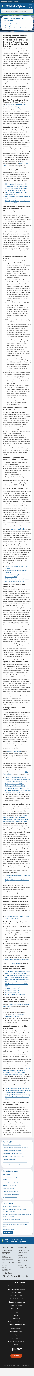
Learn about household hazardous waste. (15, 1162)
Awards (16, 1344)
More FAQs (8, 1232)
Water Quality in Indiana (17, 24)
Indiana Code (16, 1338)
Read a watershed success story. (12, 1153)
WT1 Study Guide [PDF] (12, 988)
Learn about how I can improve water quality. (16, 1147)
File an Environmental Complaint (6, 1269)
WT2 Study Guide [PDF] (12, 990)
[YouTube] (15, 1276)
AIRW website (7, 1006)
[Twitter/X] (7, 1276)
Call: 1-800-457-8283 (16, 1295)
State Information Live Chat (16, 1286)
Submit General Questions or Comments (7, 1252)
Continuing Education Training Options (17, 1088)
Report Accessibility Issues (16, 1360)
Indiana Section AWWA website (19, 1004)
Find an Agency (16, 1292)
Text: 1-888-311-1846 (16, 1299)
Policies (16, 1312)
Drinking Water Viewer (14, 751)
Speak (16, 1355)
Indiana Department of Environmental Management (15, 6)
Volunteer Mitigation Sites (10, 1191)
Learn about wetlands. (9, 1159)
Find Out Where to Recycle (11, 1177)
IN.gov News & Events (16, 1331)
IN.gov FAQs (16, 1318)
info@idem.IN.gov (23, 1265)
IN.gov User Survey (16, 1305)
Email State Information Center (16, 1289)
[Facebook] (3, 1276)
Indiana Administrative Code (16, 1341)
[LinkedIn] (19, 1276)
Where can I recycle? (9, 1229)
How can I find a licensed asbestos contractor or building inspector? (17, 1215)
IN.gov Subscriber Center (10, 1197)
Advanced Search (16, 1309)
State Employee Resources (16, 1322)
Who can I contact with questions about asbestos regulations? (14, 1210)
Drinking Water (9, 26)
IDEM (6, 24)
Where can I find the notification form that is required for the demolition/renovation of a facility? (16, 1224)
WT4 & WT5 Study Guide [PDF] (15, 994)
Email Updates (16, 1335)
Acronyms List (7, 1174)
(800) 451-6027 (22, 1258)
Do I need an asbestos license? (12, 1219)
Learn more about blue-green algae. (13, 1156)
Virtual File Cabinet (8, 1188)
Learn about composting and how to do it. (15, 1165)
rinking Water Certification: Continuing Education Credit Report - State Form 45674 (17, 1097)
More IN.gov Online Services (11, 1194)
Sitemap (16, 1315)
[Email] (23, 1276)
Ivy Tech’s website (14, 963)
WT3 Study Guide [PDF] (12, 992)
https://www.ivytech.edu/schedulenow (17, 959)
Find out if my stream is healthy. (12, 1145)
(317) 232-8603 (22, 1253)
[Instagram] (11, 1276)
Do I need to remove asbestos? (12, 1206)
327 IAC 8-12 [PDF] (17, 529)
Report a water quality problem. (12, 1150)
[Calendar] (26, 1276)
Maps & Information (16, 1328)
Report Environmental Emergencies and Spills (7, 1258)
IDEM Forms (6, 1180)
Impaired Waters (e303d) (10, 1183)
